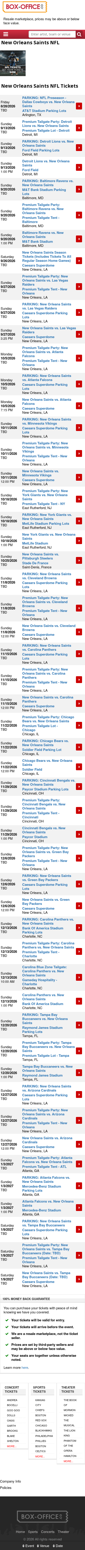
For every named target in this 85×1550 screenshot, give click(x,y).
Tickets (79, 106)
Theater (63, 1531)
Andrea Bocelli (12, 1402)
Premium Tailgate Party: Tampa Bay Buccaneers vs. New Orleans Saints (48, 1046)
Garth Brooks (12, 1428)
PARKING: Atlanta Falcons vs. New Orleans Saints (46, 1179)
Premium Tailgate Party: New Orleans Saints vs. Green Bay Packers (45, 851)
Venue (44, 1546)
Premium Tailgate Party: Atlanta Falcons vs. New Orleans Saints (47, 1159)
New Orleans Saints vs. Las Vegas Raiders (49, 329)
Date (59, 1546)
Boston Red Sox (40, 1417)
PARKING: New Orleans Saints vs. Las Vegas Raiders (46, 306)
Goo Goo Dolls (13, 1412)
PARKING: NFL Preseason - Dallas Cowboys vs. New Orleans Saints (48, 101)
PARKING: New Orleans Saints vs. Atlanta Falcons (46, 377)
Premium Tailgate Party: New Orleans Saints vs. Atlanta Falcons (45, 351)
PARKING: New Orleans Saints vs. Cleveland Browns (46, 575)
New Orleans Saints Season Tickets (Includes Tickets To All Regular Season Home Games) (46, 256)
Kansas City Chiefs (40, 1405)
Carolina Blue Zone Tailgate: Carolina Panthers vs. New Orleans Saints (44, 971)
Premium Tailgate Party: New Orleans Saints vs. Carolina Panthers (45, 673)
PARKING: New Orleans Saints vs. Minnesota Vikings (46, 421)
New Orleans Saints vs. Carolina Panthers (47, 699)
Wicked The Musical (69, 1420)
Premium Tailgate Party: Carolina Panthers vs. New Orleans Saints (48, 945)
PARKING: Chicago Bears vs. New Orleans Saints (45, 742)
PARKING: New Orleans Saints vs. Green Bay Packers (46, 877)
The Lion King (69, 1433)
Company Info (10, 1481)
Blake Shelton (13, 1438)
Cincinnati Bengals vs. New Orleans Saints (44, 829)
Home (20, 1531)
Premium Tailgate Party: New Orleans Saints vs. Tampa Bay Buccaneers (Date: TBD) (45, 1248)
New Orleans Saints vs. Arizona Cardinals (47, 1139)
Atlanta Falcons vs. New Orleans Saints (48, 1203)
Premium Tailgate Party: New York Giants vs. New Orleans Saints (45, 494)
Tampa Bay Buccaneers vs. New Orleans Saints (47, 1068)
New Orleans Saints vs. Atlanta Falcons (46, 401)
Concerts (48, 1531)
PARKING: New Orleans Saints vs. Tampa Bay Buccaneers (46, 1223)
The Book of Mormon (70, 1405)
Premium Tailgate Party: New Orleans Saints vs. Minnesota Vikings (45, 447)
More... (12, 1446)
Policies (6, 1487)
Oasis (11, 1420)
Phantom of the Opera (70, 1445)
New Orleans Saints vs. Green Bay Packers (46, 901)
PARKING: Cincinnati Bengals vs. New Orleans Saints (48, 782)
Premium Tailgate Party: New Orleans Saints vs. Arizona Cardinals (45, 1114)
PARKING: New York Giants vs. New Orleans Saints (47, 516)
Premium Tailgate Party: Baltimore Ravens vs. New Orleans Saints (43, 208)
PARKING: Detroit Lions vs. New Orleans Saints (48, 143)
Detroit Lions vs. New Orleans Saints (46, 163)
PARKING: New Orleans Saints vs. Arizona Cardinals (46, 1088)
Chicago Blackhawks (43, 1428)
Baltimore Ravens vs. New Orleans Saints (43, 234)
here (25, 1367)
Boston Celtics (40, 1448)
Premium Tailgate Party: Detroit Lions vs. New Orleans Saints (47, 123)
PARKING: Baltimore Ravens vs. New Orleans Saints (47, 182)
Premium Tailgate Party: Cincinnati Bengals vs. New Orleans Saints (44, 804)
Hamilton (70, 1456)
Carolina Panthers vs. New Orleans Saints (43, 996)
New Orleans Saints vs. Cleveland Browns (48, 627)
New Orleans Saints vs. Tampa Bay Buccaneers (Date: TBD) (46, 1274)
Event (29, 1545)
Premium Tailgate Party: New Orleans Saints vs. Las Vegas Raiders (45, 280)
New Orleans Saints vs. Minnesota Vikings (40, 473)
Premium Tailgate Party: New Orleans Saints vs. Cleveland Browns (45, 601)
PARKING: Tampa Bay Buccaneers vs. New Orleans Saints (45, 1018)
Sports (33, 1531)
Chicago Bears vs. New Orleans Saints (47, 762)
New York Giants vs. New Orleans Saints (48, 536)
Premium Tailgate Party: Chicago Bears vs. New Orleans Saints (48, 718)
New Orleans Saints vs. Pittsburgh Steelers (40, 556)
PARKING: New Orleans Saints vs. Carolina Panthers (46, 647)
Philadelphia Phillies (44, 1438)
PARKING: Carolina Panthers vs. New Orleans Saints (48, 921)
